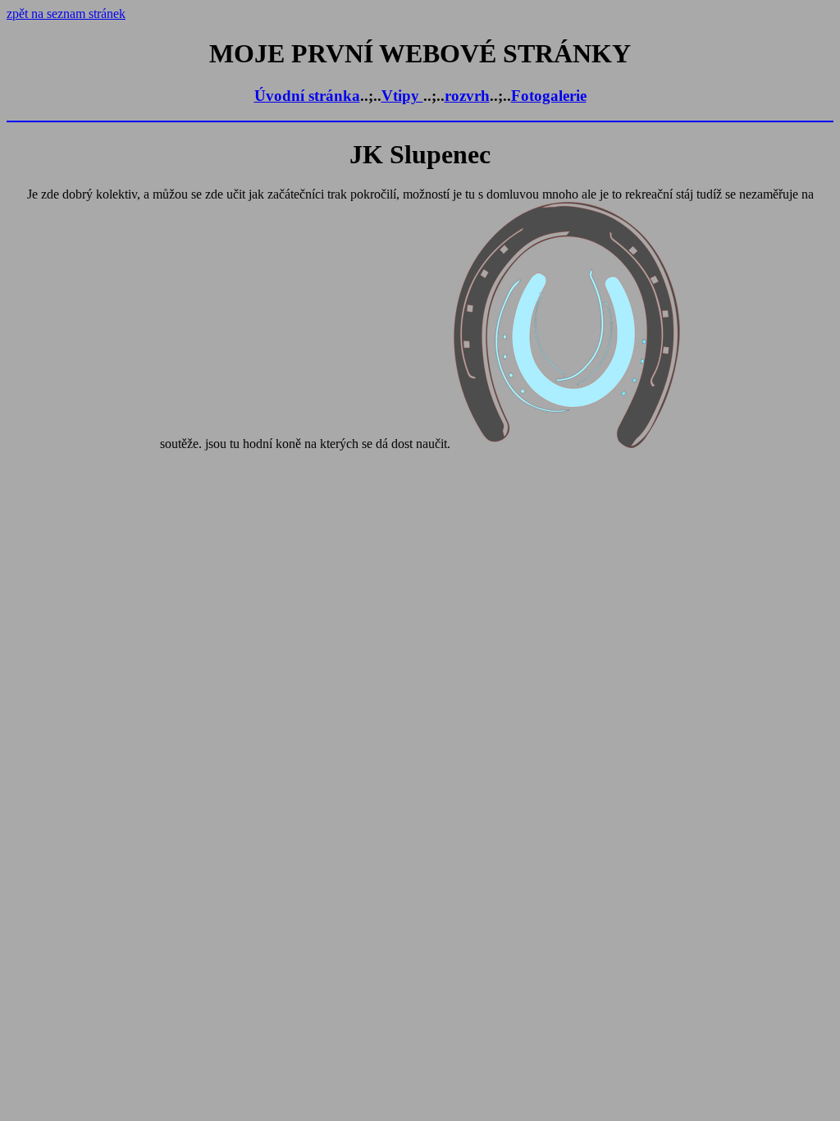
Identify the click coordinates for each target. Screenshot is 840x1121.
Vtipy (402, 95)
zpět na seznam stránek (66, 14)
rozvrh (467, 95)
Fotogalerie (549, 95)
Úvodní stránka (307, 95)
